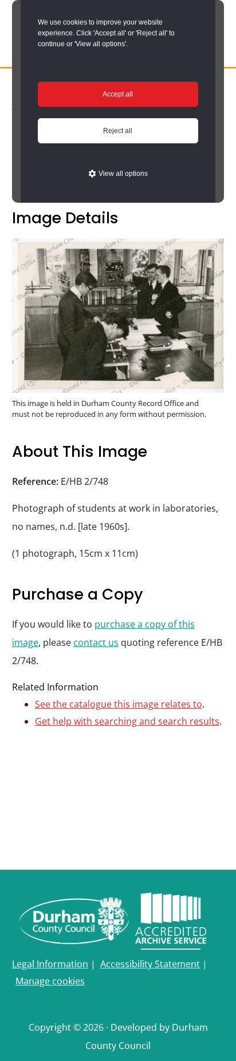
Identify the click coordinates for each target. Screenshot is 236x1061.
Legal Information (50, 964)
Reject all (117, 131)
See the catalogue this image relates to (118, 704)
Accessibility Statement (150, 964)
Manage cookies (50, 981)
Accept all (118, 94)
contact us (96, 642)
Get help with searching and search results (127, 721)
